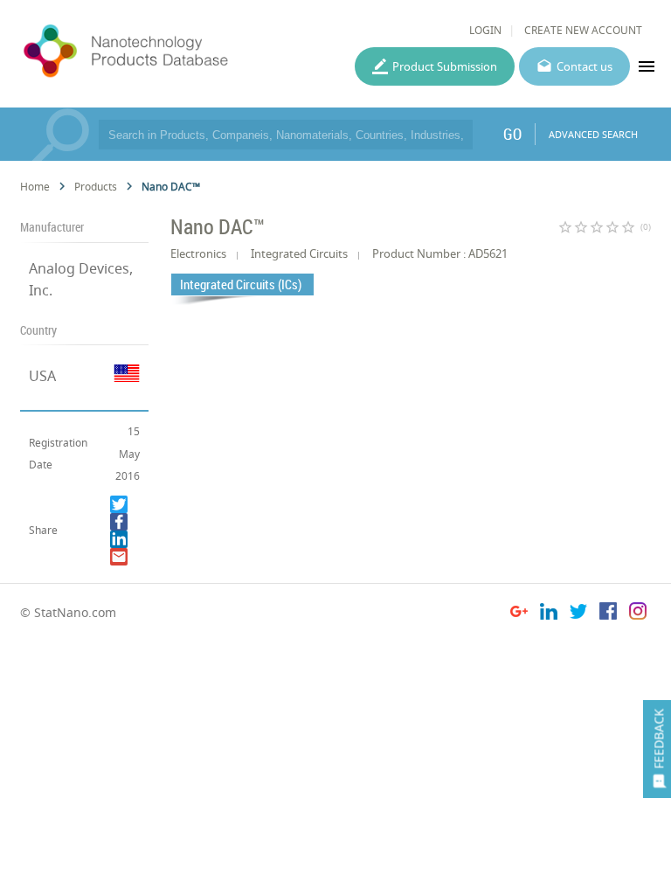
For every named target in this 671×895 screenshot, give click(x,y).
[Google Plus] (519, 614)
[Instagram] (638, 614)
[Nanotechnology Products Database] (171, 51)
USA (42, 375)
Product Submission (444, 66)
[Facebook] (119, 522)
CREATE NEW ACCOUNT (583, 30)
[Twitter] (119, 504)
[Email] (119, 556)
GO (512, 133)
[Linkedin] (119, 539)
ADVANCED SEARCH (593, 134)
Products (95, 186)
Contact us (584, 66)
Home (35, 186)
